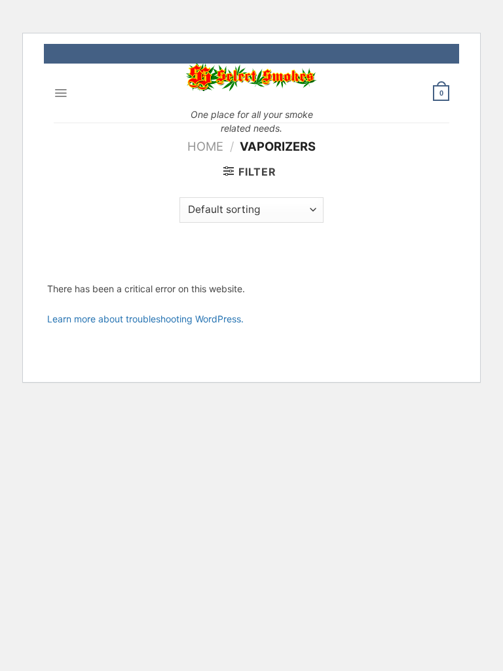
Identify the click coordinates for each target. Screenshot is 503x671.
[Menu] (60, 93)
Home (205, 146)
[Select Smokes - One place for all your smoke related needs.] (251, 77)
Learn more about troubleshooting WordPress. (145, 318)
